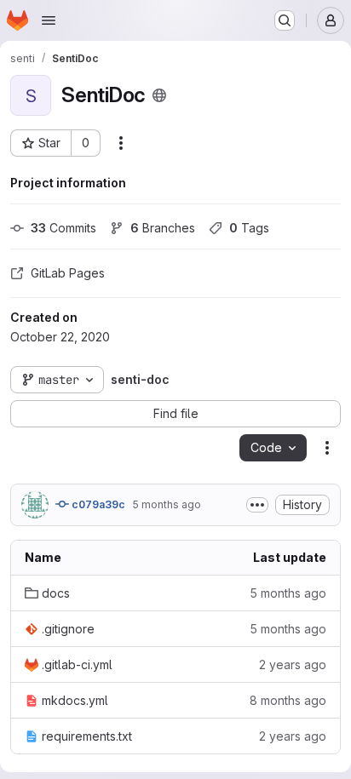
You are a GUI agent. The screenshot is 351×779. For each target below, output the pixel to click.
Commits (63, 228)
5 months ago (166, 504)
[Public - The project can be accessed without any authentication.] (159, 95)
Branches (162, 228)
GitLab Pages (68, 273)
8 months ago (288, 700)
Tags (249, 228)
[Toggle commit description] (257, 505)
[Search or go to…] (284, 20)
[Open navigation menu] (48, 20)
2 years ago (292, 664)
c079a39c (97, 504)
